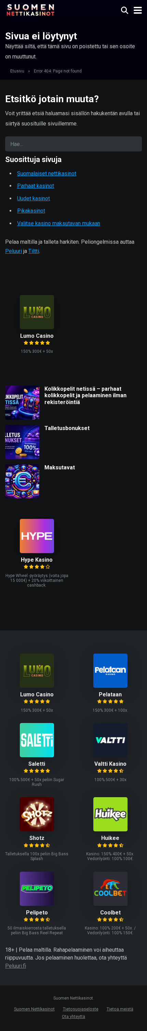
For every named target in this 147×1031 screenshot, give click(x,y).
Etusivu (17, 71)
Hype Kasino (37, 560)
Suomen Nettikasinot (34, 1009)
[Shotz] (37, 829)
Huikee (110, 838)
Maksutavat (59, 467)
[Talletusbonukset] (22, 457)
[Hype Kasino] (37, 551)
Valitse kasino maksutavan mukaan (58, 223)
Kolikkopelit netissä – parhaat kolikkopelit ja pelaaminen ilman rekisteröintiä (85, 395)
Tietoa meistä (120, 1009)
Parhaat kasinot (35, 186)
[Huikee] (110, 829)
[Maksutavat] (22, 496)
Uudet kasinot (33, 198)
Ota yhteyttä (73, 1016)
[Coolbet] (110, 904)
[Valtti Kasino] (110, 755)
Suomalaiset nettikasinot (46, 173)
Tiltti (33, 251)
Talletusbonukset (67, 428)
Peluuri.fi (15, 966)
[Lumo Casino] (37, 327)
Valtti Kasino (110, 764)
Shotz (36, 838)
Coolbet (110, 912)
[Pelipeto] (37, 904)
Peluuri (13, 251)
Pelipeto (37, 912)
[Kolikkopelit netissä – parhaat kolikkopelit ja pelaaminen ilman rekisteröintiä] (22, 418)
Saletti (36, 764)
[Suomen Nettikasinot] (30, 9)
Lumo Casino (37, 336)
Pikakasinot (31, 210)
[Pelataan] (110, 686)
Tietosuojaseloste (80, 1009)
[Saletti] (37, 755)
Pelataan (110, 694)
